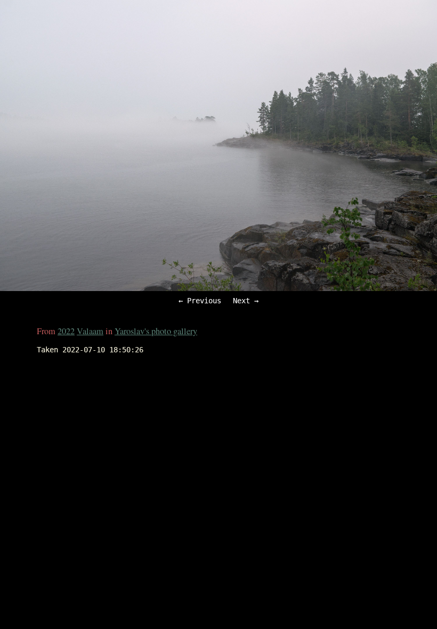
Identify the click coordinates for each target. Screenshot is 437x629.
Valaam (90, 331)
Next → (245, 300)
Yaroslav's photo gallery (156, 331)
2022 (66, 331)
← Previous (200, 300)
